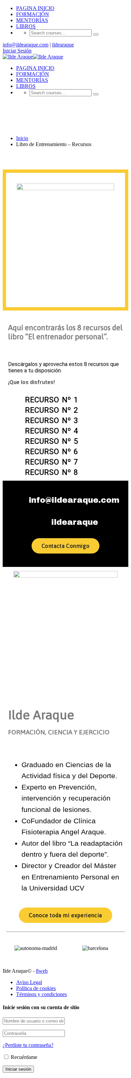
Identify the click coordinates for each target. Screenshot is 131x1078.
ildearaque (63, 44)
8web (42, 971)
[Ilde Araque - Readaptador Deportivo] (18, 56)
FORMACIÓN (32, 14)
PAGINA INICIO (35, 8)
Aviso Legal (29, 982)
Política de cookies (36, 988)
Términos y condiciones (41, 994)
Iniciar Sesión (17, 50)
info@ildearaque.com (25, 44)
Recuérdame (23, 1057)
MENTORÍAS (32, 20)
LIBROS (26, 26)
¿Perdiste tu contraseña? (28, 1045)
